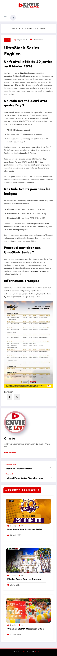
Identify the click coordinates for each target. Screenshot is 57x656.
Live (7, 40)
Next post (9, 474)
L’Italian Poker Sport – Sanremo (24, 579)
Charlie (9, 438)
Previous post (11, 464)
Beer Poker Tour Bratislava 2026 (24, 529)
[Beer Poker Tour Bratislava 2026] (28, 511)
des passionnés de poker (36, 271)
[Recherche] (13, 18)
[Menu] (5, 18)
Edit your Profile (43, 444)
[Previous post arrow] (50, 466)
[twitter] (17, 397)
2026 (24, 652)
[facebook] (9, 397)
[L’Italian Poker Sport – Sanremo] (28, 560)
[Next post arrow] (50, 477)
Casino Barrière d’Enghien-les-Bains (21, 73)
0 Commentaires (38, 40)
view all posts (10, 453)
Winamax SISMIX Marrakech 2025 (25, 628)
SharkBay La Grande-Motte (19, 468)
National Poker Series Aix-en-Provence (24, 478)
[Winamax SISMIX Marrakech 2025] (28, 610)
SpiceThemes (39, 652)
